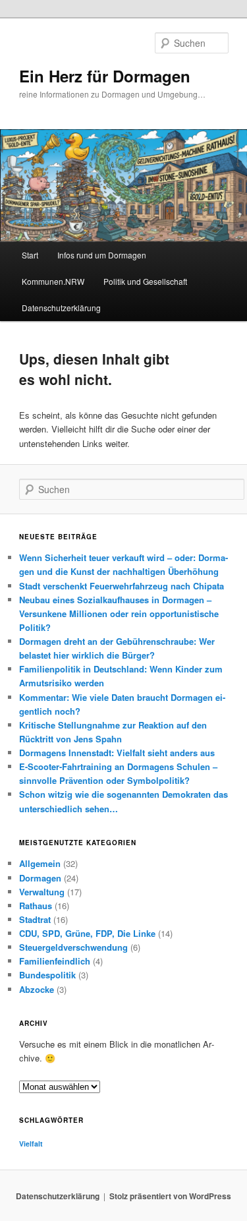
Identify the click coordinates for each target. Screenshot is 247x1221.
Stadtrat (35, 919)
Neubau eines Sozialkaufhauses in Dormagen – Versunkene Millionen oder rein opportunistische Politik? (119, 613)
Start (30, 254)
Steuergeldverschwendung (73, 947)
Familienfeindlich (54, 961)
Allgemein (40, 863)
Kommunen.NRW (53, 281)
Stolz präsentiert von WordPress (170, 1196)
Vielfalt (31, 1143)
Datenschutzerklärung (61, 307)
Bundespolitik (47, 974)
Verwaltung (42, 891)
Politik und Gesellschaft (145, 281)
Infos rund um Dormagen (101, 254)
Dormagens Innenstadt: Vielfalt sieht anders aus (117, 752)
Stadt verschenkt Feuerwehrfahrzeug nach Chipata (121, 586)
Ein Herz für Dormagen (104, 76)
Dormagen (40, 878)
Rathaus (35, 905)
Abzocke (36, 989)
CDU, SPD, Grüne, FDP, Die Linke (87, 933)
